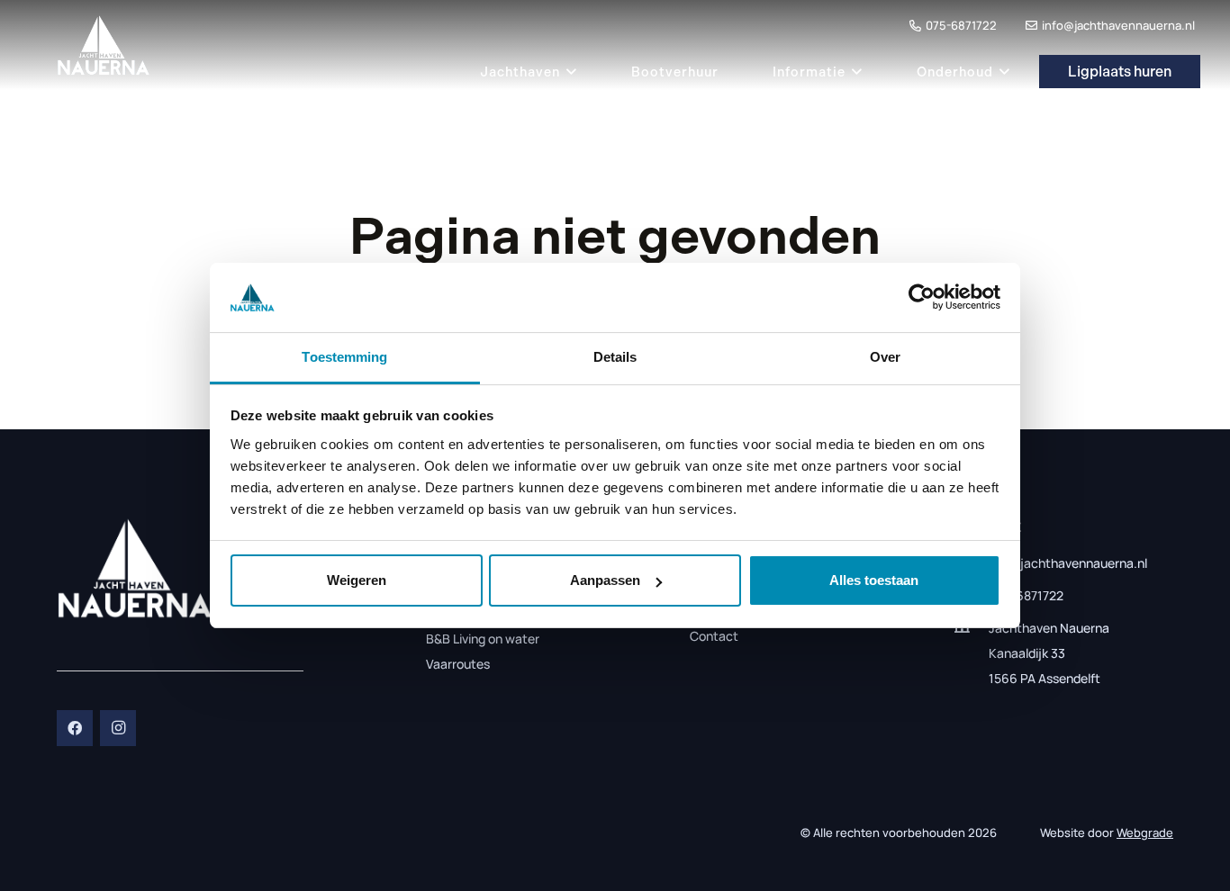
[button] (568, 72)
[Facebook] (75, 728)
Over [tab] (885, 356)
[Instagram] (118, 728)
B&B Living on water (482, 638)
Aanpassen (605, 580)
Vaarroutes (458, 663)
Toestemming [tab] (344, 356)
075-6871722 (1026, 595)
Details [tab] (615, 356)
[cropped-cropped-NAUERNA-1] (103, 45)
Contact (714, 635)
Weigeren (356, 580)
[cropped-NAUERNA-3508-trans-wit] (135, 568)
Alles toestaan (873, 580)
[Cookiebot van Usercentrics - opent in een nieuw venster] (921, 297)
